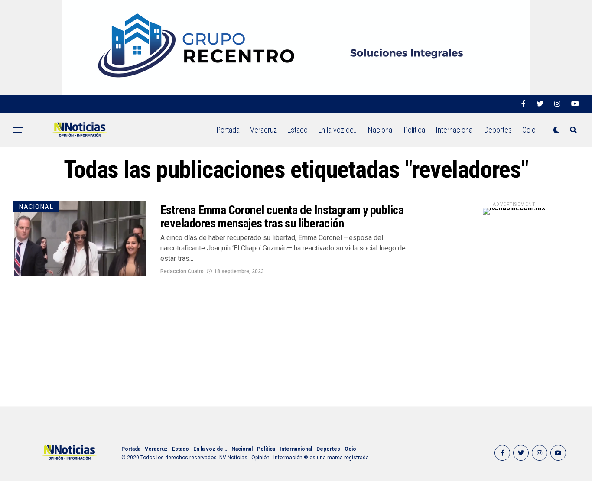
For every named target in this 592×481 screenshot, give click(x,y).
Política (414, 129)
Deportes (498, 129)
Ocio (529, 129)
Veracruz (263, 129)
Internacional (455, 129)
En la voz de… (338, 129)
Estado (297, 129)
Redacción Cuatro (182, 271)
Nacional (381, 129)
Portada (228, 129)
